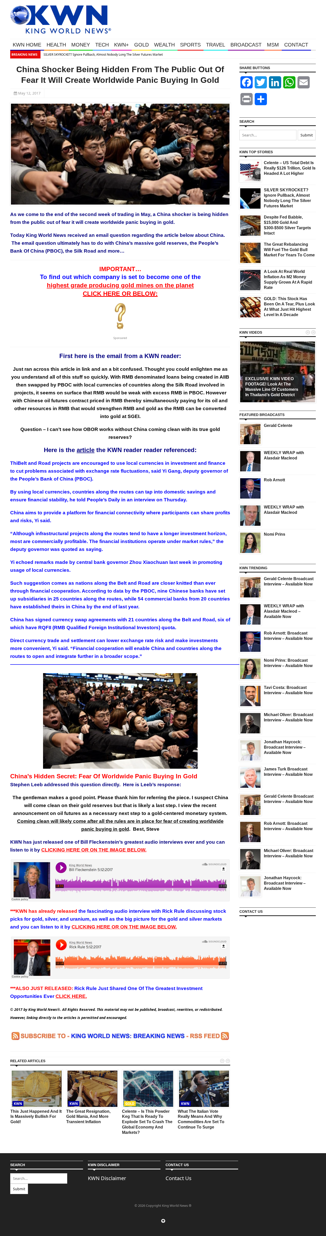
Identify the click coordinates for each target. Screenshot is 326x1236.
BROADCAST (246, 45)
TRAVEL (215, 45)
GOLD (141, 45)
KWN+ (121, 45)
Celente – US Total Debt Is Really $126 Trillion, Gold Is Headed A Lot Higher (290, 168)
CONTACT (296, 45)
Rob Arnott (274, 480)
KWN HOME (27, 45)
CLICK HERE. (71, 996)
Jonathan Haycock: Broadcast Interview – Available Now (285, 747)
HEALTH (56, 45)
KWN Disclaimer (107, 1178)
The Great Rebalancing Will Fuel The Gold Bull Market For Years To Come (289, 249)
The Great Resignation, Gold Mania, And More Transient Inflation (88, 1116)
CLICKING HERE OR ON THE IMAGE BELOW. (93, 850)
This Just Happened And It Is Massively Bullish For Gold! (36, 1116)
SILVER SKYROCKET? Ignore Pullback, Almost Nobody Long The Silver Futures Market (102, 54)
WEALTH (164, 45)
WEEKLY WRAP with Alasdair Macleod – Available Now (284, 611)
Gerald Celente (278, 425)
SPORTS (190, 45)
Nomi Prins (274, 534)
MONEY (80, 45)
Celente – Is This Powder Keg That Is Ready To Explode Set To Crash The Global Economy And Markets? (147, 1122)
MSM (273, 45)
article (85, 449)
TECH (102, 45)
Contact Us (179, 1178)
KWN (18, 1103)
